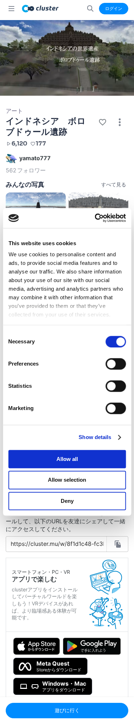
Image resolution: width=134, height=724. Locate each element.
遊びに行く (67, 710)
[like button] (102, 122)
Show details (95, 437)
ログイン (113, 8)
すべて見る (113, 184)
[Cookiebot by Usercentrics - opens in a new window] (95, 218)
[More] (119, 122)
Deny (67, 501)
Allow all (67, 459)
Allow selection (67, 480)
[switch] (115, 364)
